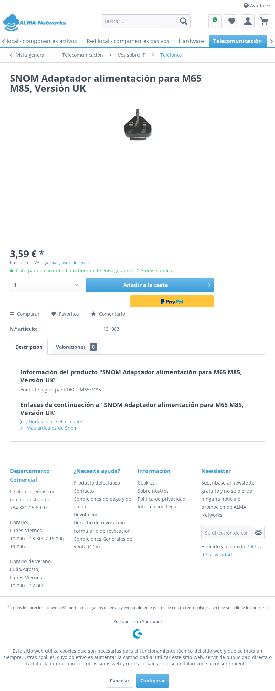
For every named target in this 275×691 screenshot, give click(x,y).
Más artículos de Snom (51, 428)
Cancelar (119, 680)
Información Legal (158, 506)
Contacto (84, 491)
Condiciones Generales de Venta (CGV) (103, 543)
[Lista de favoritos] (231, 21)
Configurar (152, 680)
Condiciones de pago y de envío (102, 503)
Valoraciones (75, 346)
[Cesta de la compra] (264, 21)
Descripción (28, 346)
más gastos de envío (69, 262)
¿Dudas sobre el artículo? (54, 421)
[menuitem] (146, 21)
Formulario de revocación (102, 530)
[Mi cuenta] (248, 21)
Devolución (86, 514)
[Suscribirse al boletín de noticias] (258, 532)
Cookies (146, 482)
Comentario (111, 314)
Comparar (28, 314)
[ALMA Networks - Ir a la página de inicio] (34, 22)
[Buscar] (184, 21)
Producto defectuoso (97, 482)
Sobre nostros (153, 491)
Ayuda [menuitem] (257, 5)
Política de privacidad (162, 499)
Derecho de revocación (99, 522)
